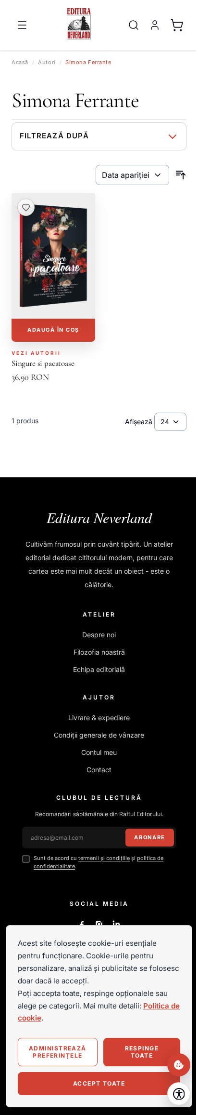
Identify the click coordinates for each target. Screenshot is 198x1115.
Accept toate (99, 1083)
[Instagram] (99, 924)
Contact (99, 770)
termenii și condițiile (104, 858)
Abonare (149, 837)
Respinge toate (142, 1052)
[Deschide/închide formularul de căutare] (133, 25)
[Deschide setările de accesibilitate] (178, 1093)
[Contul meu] (154, 25)
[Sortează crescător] (180, 175)
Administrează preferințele (58, 1052)
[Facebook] (82, 924)
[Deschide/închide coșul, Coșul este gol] (176, 25)
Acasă (20, 62)
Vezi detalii (53, 305)
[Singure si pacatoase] (53, 256)
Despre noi (99, 635)
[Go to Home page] (79, 23)
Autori (46, 62)
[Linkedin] (116, 924)
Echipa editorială (99, 669)
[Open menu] (22, 25)
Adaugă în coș (53, 329)
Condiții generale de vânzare (99, 735)
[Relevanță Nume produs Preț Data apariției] (132, 175)
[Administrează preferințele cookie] (178, 1064)
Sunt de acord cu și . (98, 862)
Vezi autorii (36, 353)
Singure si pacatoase (43, 363)
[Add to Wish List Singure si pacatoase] (26, 207)
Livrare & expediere (99, 717)
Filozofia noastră (99, 652)
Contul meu (99, 752)
